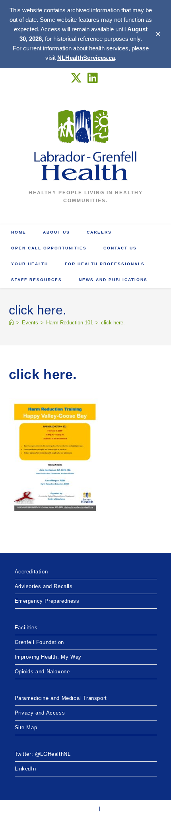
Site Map (26, 727)
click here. (113, 323)
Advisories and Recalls (44, 586)
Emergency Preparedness (47, 601)
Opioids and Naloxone (42, 672)
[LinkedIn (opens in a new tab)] (93, 78)
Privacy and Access (40, 713)
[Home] (11, 323)
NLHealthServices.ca (86, 57)
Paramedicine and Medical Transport (61, 698)
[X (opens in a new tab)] (77, 78)
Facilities (26, 628)
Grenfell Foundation (39, 642)
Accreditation (31, 572)
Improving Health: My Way (48, 657)
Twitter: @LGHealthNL (43, 754)
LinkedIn (25, 769)
